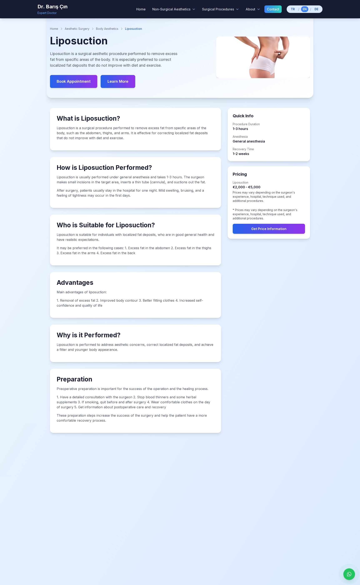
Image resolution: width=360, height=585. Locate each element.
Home (54, 28)
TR (293, 9)
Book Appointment (74, 81)
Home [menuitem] (141, 9)
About (250, 9)
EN (305, 9)
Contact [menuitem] (273, 9)
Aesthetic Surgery (77, 28)
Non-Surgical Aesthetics (171, 9)
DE (316, 9)
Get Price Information (268, 229)
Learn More (118, 81)
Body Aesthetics (107, 28)
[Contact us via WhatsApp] (349, 574)
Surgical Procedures (218, 9)
